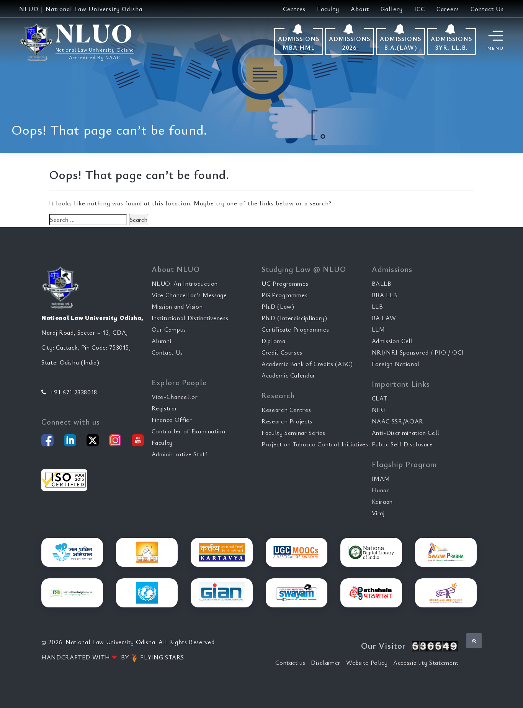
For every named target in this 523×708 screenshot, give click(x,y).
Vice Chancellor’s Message (189, 295)
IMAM (381, 478)
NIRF (379, 409)
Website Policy (366, 662)
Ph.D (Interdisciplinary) (294, 318)
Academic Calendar (288, 375)
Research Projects (287, 421)
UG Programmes (285, 283)
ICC (419, 9)
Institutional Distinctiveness (190, 318)
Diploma (274, 341)
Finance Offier (172, 419)
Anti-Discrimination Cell (406, 432)
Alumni (162, 341)
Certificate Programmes (295, 329)
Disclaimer (326, 662)
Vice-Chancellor (175, 396)
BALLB (382, 283)
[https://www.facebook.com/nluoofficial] (47, 440)
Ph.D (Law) (278, 306)
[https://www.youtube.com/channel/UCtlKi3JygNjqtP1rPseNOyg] (138, 440)
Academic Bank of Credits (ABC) (307, 364)
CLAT (380, 398)
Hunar (380, 490)
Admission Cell (392, 341)
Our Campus (169, 329)
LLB (377, 306)
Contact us (290, 662)
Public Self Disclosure (402, 444)
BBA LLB (385, 295)
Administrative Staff (180, 454)
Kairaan (382, 501)
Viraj (378, 513)
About (360, 9)
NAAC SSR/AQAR (397, 421)
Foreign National (396, 364)
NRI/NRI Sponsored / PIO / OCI (418, 352)
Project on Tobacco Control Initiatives (315, 444)
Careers (447, 9)
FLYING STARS (161, 657)
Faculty (328, 9)
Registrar (165, 408)
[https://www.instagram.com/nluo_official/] (115, 440)
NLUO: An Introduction (185, 283)
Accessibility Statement (426, 662)
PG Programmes (284, 295)
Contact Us (487, 9)
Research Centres (286, 409)
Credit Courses (282, 352)
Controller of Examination (189, 431)
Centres (294, 9)
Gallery (392, 9)
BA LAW (384, 318)
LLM (378, 329)
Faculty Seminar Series (293, 432)
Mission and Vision (177, 306)
